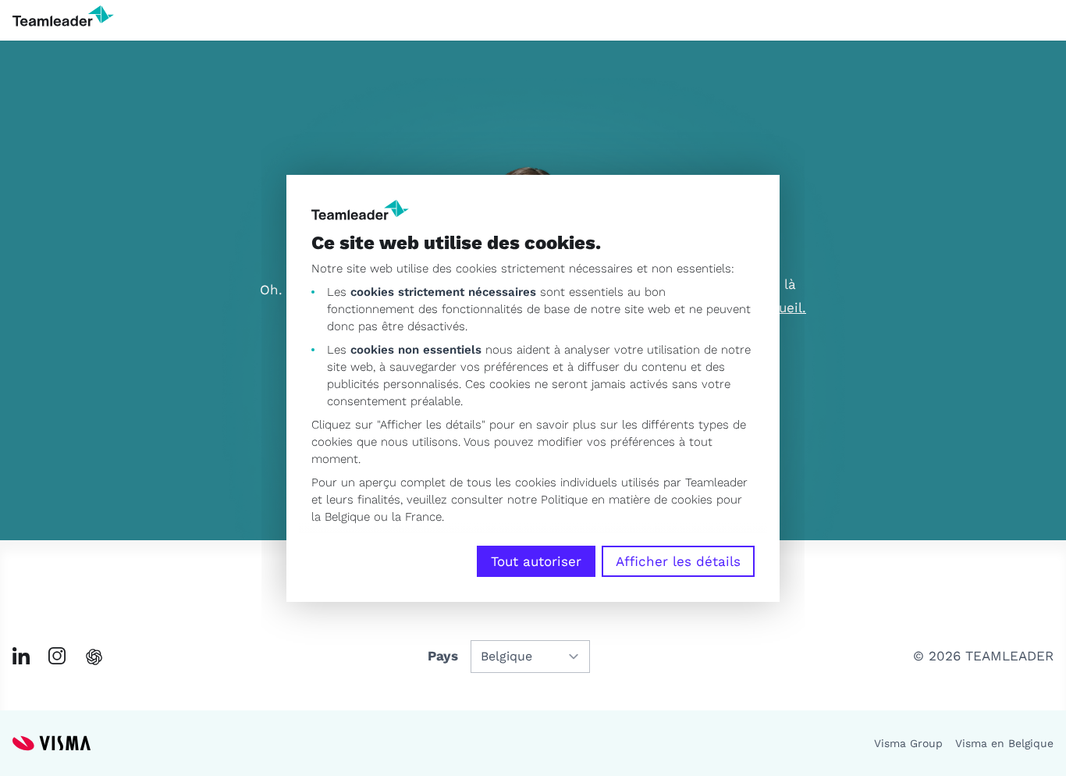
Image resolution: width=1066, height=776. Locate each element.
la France (417, 517)
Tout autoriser (536, 561)
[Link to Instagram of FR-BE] (57, 655)
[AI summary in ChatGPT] (94, 657)
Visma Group (908, 743)
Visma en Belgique (1004, 743)
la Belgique (340, 517)
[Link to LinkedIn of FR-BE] (21, 655)
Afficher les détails (678, 561)
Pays (443, 656)
